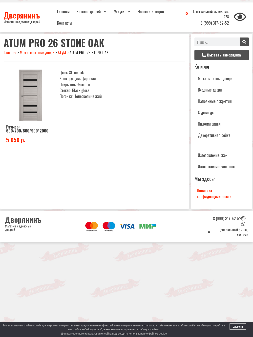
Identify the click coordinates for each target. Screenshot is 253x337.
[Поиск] (244, 41)
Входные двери (210, 90)
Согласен (238, 326)
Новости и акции (151, 12)
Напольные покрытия (215, 101)
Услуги (119, 12)
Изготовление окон (213, 155)
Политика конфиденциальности (214, 193)
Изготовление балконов (216, 166)
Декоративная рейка (214, 135)
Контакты (64, 23)
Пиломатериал (209, 124)
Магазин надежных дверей (21, 21)
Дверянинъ (21, 15)
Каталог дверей (89, 12)
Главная (63, 12)
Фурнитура (206, 112)
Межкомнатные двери (215, 78)
